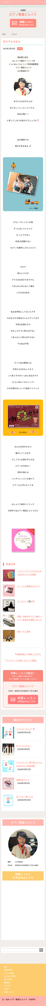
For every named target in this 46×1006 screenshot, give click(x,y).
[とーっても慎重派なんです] (9, 595)
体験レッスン (9, 992)
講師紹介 (7, 982)
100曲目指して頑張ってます (28, 654)
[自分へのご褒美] (9, 640)
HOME (5, 967)
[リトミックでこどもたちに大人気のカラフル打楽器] (9, 580)
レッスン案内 (9, 973)
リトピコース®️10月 (26, 601)
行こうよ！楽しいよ (24, 796)
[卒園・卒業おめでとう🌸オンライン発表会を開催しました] (9, 625)
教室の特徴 (8, 970)
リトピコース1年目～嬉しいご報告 (21, 660)
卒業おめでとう (22, 780)
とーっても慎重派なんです (28, 586)
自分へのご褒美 (23, 631)
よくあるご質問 (9, 976)
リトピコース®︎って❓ (25, 729)
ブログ (20, 49)
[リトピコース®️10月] (9, 610)
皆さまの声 (8, 979)
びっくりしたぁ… (23, 745)
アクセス (7, 986)
